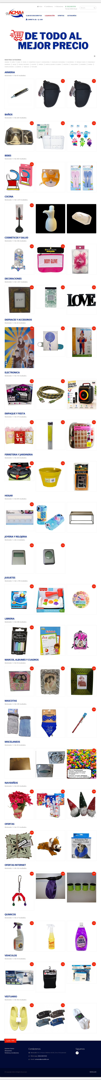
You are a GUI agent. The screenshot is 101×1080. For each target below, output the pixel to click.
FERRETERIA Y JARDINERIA (19, 454)
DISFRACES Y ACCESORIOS (18, 319)
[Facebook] (77, 1052)
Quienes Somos (9, 1048)
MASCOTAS (11, 700)
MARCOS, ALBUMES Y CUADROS (22, 659)
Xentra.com (93, 1072)
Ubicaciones (59, 6)
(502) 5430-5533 (71, 6)
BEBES (8, 155)
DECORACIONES (13, 278)
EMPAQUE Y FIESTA (15, 413)
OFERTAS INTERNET (15, 864)
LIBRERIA (9, 618)
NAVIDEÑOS (11, 782)
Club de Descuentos (34, 15)
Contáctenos (49, 6)
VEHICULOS (11, 955)
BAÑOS (8, 114)
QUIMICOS (10, 914)
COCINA (9, 196)
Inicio (40, 6)
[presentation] (4, 94)
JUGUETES (10, 577)
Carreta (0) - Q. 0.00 (35, 19)
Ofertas (61, 15)
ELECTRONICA (12, 372)
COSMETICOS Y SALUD (16, 237)
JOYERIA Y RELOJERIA (16, 536)
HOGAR (9, 495)
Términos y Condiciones (12, 1053)
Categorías (71, 15)
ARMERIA (10, 72)
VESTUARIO (11, 996)
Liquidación (50, 15)
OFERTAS (9, 823)
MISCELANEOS (12, 741)
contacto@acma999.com (42, 1059)
